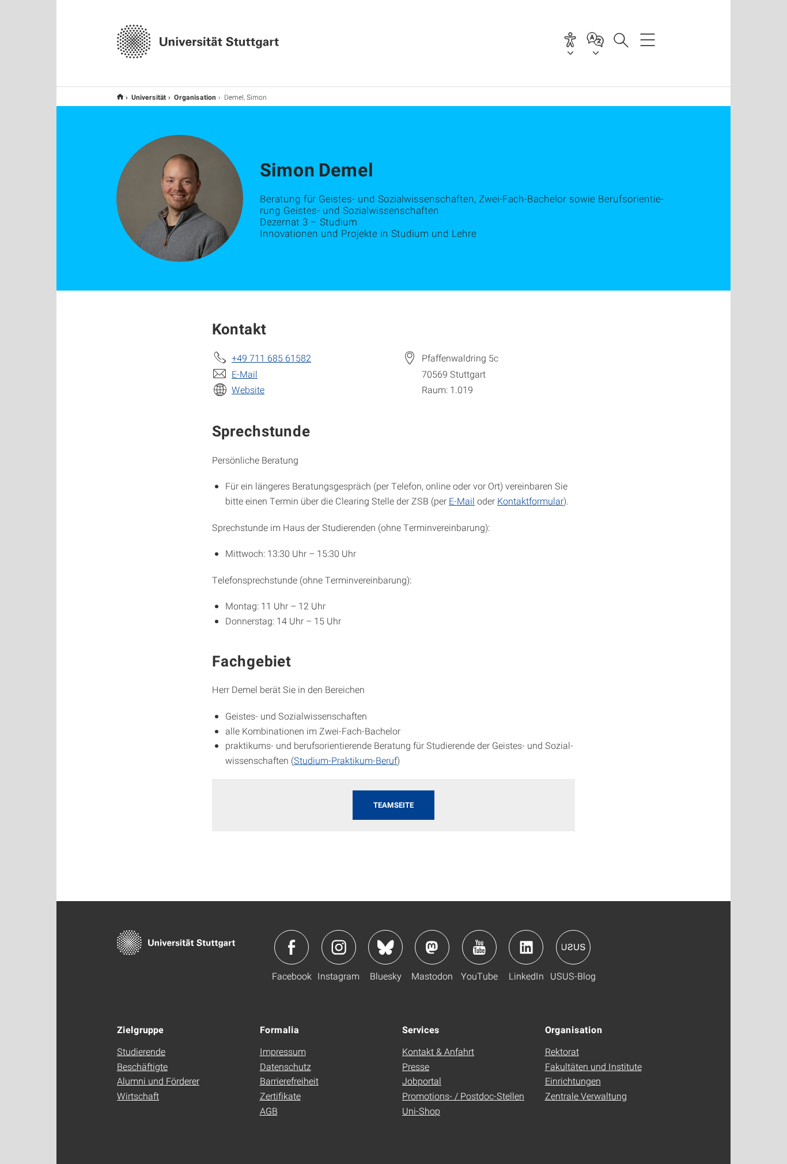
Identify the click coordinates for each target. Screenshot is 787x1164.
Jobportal (421, 1081)
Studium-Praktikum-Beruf (345, 760)
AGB (269, 1111)
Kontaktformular (530, 501)
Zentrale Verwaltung (586, 1096)
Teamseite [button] (393, 805)
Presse (415, 1066)
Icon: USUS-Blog (573, 947)
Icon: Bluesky (385, 947)
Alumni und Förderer (158, 1081)
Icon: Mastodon (432, 947)
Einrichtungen (573, 1081)
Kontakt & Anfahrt (438, 1051)
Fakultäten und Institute (593, 1066)
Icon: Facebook (291, 947)
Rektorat (562, 1051)
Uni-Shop (421, 1111)
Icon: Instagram (338, 947)
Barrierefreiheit (289, 1081)
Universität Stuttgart (120, 96)
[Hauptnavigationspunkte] (647, 39)
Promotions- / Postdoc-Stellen (463, 1096)
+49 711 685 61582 (271, 358)
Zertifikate (280, 1096)
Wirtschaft (138, 1096)
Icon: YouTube (479, 947)
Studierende (141, 1051)
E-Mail (245, 374)
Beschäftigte (142, 1066)
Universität (148, 96)
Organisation (195, 96)
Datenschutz (285, 1066)
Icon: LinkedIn (526, 947)
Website (248, 389)
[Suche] (620, 39)
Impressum (283, 1051)
